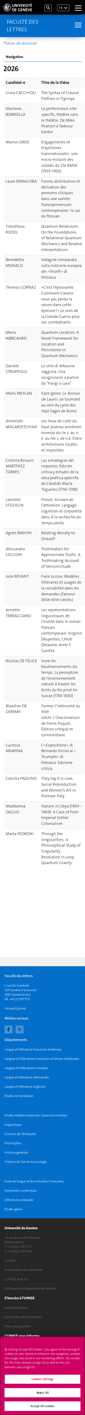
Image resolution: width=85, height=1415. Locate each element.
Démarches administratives (23, 1317)
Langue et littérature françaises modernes (33, 1049)
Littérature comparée (19, 1200)
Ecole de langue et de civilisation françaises (34, 1181)
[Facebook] (8, 1029)
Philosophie (13, 1143)
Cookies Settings (42, 1379)
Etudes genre (13, 1209)
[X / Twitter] (20, 1029)
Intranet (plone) (15, 1008)
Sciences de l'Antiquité (20, 1134)
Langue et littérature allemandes (27, 1077)
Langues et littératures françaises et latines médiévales (42, 1059)
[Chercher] (48, 8)
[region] (42, 1375)
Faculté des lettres (22, 25)
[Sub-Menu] (78, 26)
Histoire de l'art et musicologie (26, 1162)
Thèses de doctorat (20, 43)
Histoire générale (16, 1152)
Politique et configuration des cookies (30, 1288)
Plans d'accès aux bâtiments (24, 1270)
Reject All (42, 1393)
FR (61, 7)
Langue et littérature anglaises (25, 1086)
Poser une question (18, 1326)
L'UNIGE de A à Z (16, 1279)
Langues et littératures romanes (26, 1068)
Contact (10, 1260)
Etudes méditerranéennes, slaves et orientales (36, 1115)
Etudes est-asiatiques (19, 1096)
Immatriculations (16, 1308)
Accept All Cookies (42, 1406)
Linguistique (13, 1125)
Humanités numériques (21, 1190)
